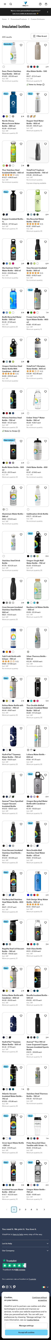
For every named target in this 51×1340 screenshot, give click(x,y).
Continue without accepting (39, 1298)
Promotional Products (19, 19)
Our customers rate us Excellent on (19, 1279)
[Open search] (11, 4)
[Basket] (46, 4)
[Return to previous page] (7, 1209)
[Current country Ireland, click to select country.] (45, 1287)
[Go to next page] (44, 1209)
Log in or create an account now (24, 13)
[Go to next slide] (47, 12)
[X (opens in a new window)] (10, 1287)
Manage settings (26, 1325)
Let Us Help (7, 1243)
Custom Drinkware (38, 19)
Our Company (8, 1250)
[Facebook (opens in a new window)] (3, 1287)
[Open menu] (5, 4)
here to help (18, 1234)
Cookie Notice (33, 1320)
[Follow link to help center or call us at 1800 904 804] (40, 4)
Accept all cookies (26, 1332)
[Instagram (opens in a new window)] (7, 1287)
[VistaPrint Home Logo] (25, 4)
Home (4, 19)
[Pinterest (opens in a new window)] (14, 1287)
